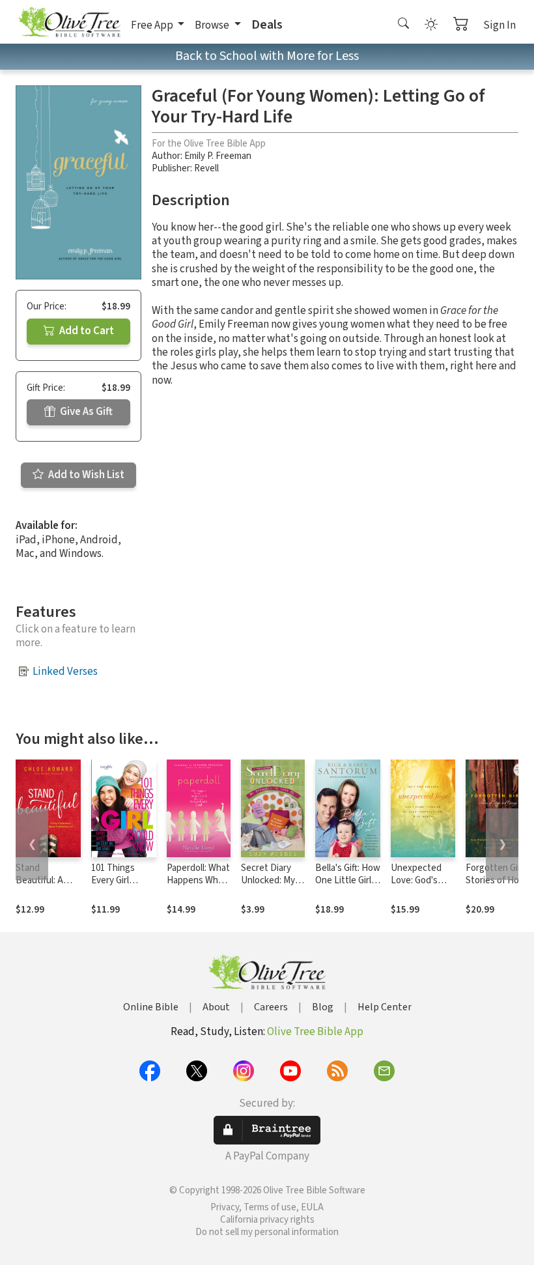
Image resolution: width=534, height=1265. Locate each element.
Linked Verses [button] (65, 671)
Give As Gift (85, 411)
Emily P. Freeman (217, 156)
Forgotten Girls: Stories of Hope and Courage (497, 880)
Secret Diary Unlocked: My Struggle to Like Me (268, 886)
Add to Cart (85, 331)
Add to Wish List (85, 475)
